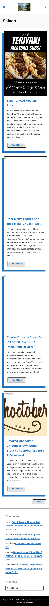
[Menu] (4, 7)
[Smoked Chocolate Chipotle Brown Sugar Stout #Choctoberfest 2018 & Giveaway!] (25, 414)
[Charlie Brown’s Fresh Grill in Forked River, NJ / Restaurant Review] (25, 303)
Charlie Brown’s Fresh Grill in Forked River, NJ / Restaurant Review (25, 342)
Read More (17, 146)
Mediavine (29, 602)
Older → (39, 501)
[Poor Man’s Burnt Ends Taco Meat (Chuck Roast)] (25, 185)
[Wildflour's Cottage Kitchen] (24, 7)
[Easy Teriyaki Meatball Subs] (25, 63)
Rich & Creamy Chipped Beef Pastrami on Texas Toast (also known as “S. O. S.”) (23, 526)
